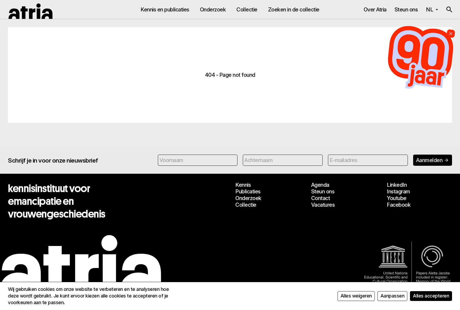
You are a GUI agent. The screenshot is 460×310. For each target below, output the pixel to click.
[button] (449, 9)
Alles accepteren (431, 296)
